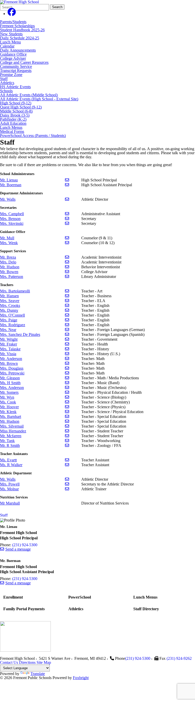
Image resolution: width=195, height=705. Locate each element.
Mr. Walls (7, 199)
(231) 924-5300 (24, 545)
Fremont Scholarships (17, 26)
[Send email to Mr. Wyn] (67, 397)
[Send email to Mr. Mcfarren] (67, 436)
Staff (4, 78)
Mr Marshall (10, 503)
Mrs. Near (8, 329)
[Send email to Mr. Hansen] (67, 296)
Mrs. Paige (8, 320)
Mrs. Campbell (12, 214)
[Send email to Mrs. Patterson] (67, 276)
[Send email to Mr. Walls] (67, 199)
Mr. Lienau (9, 180)
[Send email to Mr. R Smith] (67, 445)
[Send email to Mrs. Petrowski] (67, 373)
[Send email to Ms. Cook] (67, 402)
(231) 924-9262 (179, 658)
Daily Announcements (18, 50)
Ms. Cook (8, 402)
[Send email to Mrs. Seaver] (67, 301)
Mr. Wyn (7, 397)
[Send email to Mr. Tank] (67, 440)
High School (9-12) (15, 103)
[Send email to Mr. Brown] (67, 363)
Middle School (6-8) (16, 111)
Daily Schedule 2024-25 (19, 38)
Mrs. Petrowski (12, 373)
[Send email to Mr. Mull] (67, 238)
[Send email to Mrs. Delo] (67, 262)
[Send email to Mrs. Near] (67, 329)
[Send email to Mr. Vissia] (67, 354)
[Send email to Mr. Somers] (67, 392)
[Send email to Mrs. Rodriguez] (67, 325)
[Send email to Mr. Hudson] (67, 267)
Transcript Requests (15, 70)
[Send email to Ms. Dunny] (67, 310)
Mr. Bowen (9, 272)
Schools (6, 91)
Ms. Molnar (9, 489)
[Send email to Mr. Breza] (67, 257)
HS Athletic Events (15, 87)
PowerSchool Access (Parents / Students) (33, 135)
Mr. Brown (9, 363)
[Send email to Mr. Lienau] (67, 180)
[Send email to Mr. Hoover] (67, 407)
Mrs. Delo (8, 262)
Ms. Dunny (9, 310)
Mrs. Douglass (11, 368)
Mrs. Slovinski (11, 223)
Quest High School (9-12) (21, 107)
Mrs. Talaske (10, 349)
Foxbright (81, 678)
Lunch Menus (11, 127)
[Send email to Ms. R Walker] (67, 465)
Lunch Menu (10, 42)
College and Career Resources (24, 62)
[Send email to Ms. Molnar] (67, 489)
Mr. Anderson (11, 358)
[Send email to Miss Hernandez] (67, 431)
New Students (11, 34)
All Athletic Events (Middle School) (29, 95)
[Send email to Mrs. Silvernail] (67, 426)
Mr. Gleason (10, 378)
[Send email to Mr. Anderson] (67, 358)
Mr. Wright (9, 339)
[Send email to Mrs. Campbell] (67, 214)
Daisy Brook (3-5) (14, 115)
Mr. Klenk (8, 412)
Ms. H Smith (10, 383)
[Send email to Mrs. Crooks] (67, 305)
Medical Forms (12, 131)
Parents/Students (13, 22)
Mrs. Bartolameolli (15, 291)
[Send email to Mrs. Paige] (67, 320)
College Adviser (13, 58)
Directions (27, 662)
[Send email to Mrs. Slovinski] (67, 223)
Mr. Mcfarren (10, 436)
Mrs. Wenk (9, 243)
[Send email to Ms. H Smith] (67, 383)
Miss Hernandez (13, 431)
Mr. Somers (9, 392)
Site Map (44, 662)
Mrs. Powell (10, 484)
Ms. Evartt (8, 460)
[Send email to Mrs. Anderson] (67, 387)
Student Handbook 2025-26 (22, 30)
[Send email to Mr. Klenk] (67, 412)
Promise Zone (11, 74)
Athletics (7, 83)
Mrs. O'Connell (12, 315)
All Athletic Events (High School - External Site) (39, 99)
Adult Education (13, 123)
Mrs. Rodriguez (12, 325)
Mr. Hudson (9, 267)
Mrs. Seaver (9, 301)
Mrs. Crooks (10, 305)
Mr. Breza (8, 257)
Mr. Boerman (10, 185)
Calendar (7, 46)
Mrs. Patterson (11, 276)
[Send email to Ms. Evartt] (67, 460)
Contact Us (9, 662)
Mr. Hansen (9, 296)
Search (57, 7)
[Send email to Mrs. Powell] (67, 484)
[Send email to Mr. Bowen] (67, 272)
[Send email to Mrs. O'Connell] (67, 315)
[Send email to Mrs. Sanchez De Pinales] (67, 334)
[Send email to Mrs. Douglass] (67, 368)
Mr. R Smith (10, 445)
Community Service (16, 66)
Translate (37, 673)
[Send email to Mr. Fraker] (67, 344)
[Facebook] (12, 13)
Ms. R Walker (11, 465)
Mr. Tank (7, 440)
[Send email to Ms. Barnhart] (67, 416)
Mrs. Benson (10, 218)
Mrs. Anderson (12, 387)
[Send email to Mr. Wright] (67, 339)
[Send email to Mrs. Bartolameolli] (67, 291)
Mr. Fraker (8, 344)
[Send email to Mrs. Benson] (67, 218)
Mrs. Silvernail (12, 426)
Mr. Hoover (9, 407)
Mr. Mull (7, 238)
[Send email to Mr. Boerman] (67, 185)
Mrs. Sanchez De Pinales (20, 334)
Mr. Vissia (8, 354)
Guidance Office (13, 54)
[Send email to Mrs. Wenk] (67, 243)
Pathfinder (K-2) (13, 119)
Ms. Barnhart (10, 416)
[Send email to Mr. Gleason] (67, 378)
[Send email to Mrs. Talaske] (67, 349)
